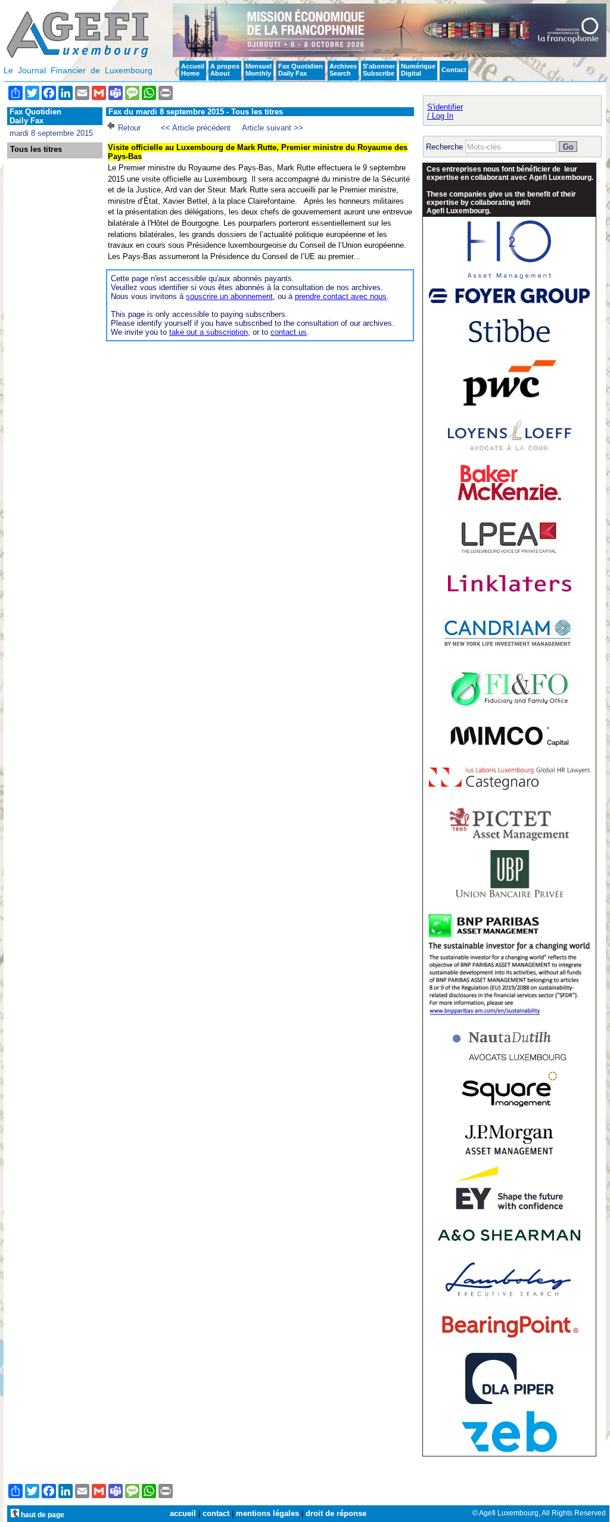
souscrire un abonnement (229, 296)
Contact (453, 69)
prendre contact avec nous (341, 296)
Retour (129, 127)
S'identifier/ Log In (445, 111)
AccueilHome (192, 70)
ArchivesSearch (343, 70)
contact (216, 1513)
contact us (288, 332)
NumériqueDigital (418, 70)
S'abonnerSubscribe (379, 70)
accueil (183, 1513)
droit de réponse (336, 1513)
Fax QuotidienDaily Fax (300, 70)
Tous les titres (36, 149)
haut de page (41, 1514)
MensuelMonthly (258, 70)
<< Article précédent (196, 127)
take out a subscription (208, 332)
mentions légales (267, 1513)
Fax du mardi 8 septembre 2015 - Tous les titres (195, 111)
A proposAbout (224, 70)
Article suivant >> (272, 127)
